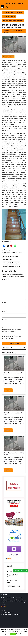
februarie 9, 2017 (10, 30)
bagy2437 (20, 30)
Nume (4, 302)
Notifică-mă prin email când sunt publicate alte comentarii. (11, 330)
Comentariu (6, 279)
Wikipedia (16, 206)
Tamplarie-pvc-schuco (13, 586)
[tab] (2, 6)
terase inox (20, 266)
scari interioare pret (8, 266)
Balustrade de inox (9, 16)
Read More (9, 390)
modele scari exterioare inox (11, 263)
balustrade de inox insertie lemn (12, 256)
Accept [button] (13, 634)
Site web (4, 319)
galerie (17, 102)
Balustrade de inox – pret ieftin (14, 3)
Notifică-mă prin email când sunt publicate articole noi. (11, 337)
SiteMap (3, 606)
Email (4, 311)
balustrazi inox (7, 259)
